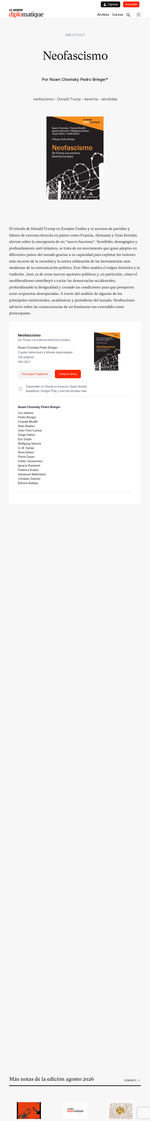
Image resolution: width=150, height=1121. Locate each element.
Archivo (103, 14)
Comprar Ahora (68, 373)
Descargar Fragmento (35, 373)
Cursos (117, 14)
